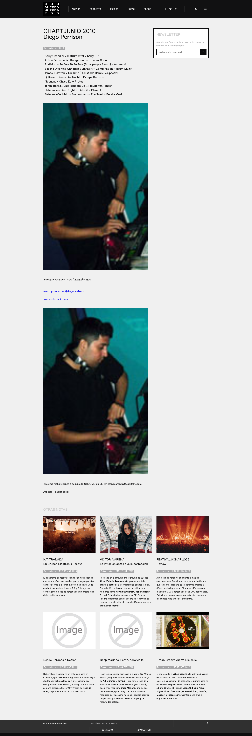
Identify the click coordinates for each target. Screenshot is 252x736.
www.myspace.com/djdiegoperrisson (63, 291)
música (114, 9)
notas (131, 9)
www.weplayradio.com (55, 299)
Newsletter (144, 730)
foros (147, 9)
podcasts (95, 9)
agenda (76, 9)
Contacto (107, 730)
